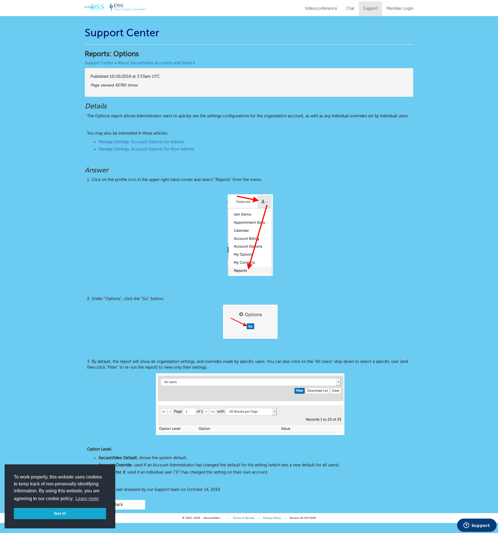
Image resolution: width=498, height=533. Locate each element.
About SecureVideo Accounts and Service (156, 63)
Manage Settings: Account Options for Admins (141, 142)
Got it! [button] (60, 513)
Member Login (399, 8)
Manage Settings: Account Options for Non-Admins (146, 149)
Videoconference (321, 8)
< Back (116, 504)
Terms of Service (244, 517)
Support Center (99, 63)
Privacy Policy (272, 517)
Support (370, 8)
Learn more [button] (87, 498)
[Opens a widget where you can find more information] (477, 526)
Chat (350, 8)
